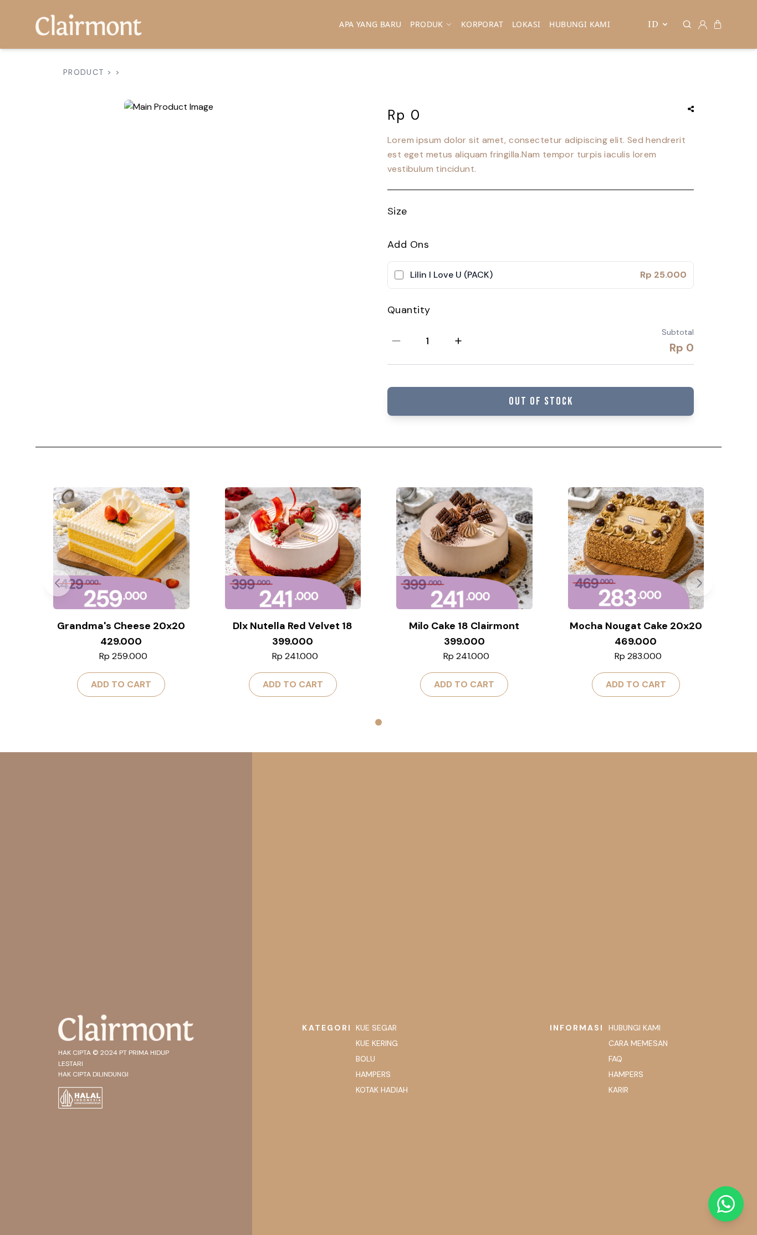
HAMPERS (373, 1074)
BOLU (365, 1059)
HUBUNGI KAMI (579, 24)
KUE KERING (377, 1043)
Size (397, 211)
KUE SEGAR (376, 1028)
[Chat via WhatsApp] (726, 1204)
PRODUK (426, 24)
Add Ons (408, 244)
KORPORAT (482, 24)
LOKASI (526, 24)
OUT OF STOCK (541, 401)
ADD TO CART (121, 684)
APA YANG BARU (370, 24)
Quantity (409, 310)
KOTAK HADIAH (382, 1090)
